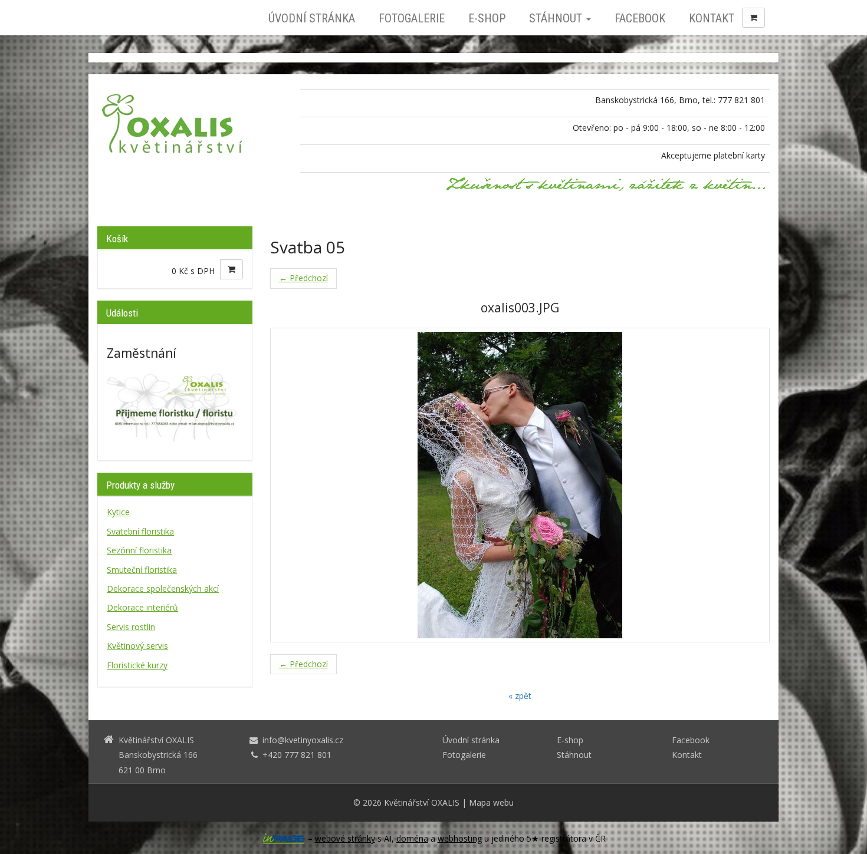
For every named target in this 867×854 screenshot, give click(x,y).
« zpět (519, 695)
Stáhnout (557, 18)
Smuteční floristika (142, 569)
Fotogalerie (412, 18)
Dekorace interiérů (142, 607)
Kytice (118, 511)
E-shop (486, 18)
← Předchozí (303, 277)
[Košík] (753, 18)
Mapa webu (491, 802)
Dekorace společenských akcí (163, 588)
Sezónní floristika (139, 550)
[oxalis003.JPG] (520, 485)
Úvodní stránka (311, 18)
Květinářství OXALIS (421, 802)
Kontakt (711, 18)
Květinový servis (137, 645)
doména (412, 838)
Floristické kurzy (137, 665)
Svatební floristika (140, 531)
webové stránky (345, 838)
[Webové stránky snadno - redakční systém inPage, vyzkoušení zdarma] (284, 839)
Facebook (640, 18)
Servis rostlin (131, 626)
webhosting (460, 838)
